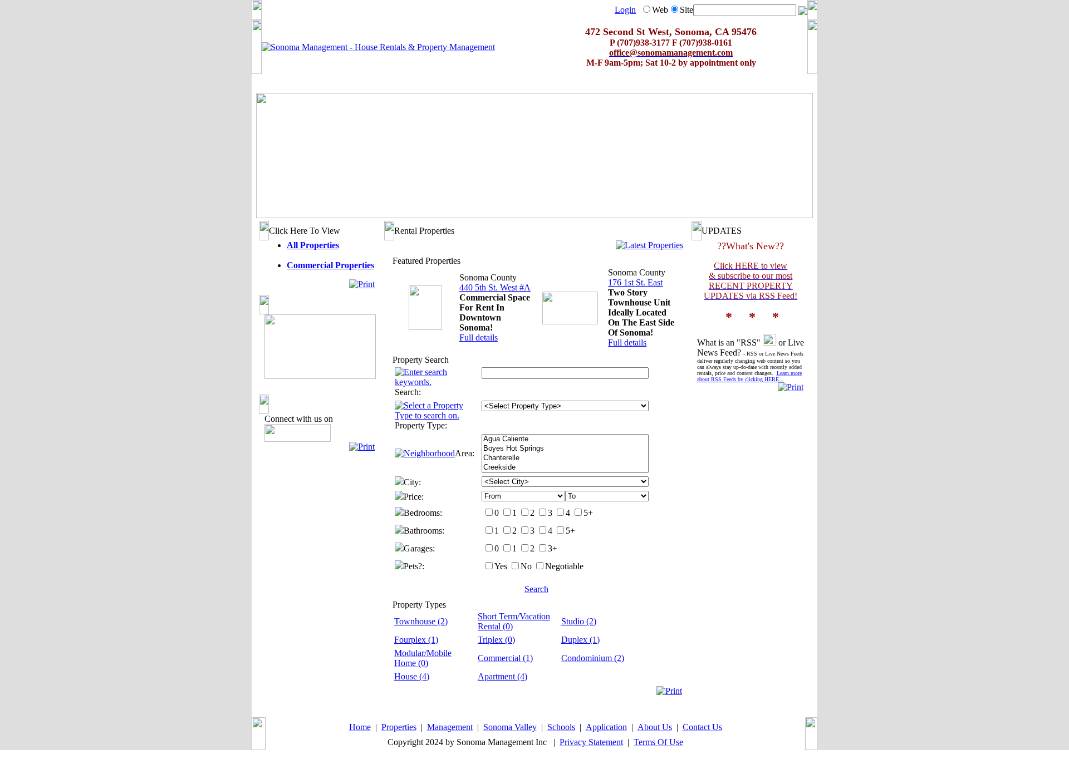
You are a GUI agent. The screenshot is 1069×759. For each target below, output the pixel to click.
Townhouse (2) (421, 621)
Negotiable (564, 566)
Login (625, 9)
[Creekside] (565, 467)
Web (660, 9)
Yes (500, 566)
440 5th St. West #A (495, 287)
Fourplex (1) (416, 639)
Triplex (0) (496, 639)
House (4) (411, 676)
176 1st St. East (635, 282)
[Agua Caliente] (565, 439)
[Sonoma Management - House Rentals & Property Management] (378, 47)
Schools (561, 727)
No (526, 566)
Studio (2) (578, 621)
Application (606, 727)
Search (536, 589)
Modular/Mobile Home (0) (423, 658)
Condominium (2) (592, 658)
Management (450, 727)
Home (360, 727)
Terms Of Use (658, 742)
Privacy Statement (591, 742)
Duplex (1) (580, 639)
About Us (655, 727)
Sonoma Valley (510, 727)
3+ (552, 548)
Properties (398, 727)
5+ (588, 513)
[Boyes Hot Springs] (565, 449)
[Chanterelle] (565, 458)
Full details (478, 337)
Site (686, 9)
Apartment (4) (502, 676)
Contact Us (702, 727)
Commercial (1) (505, 658)
